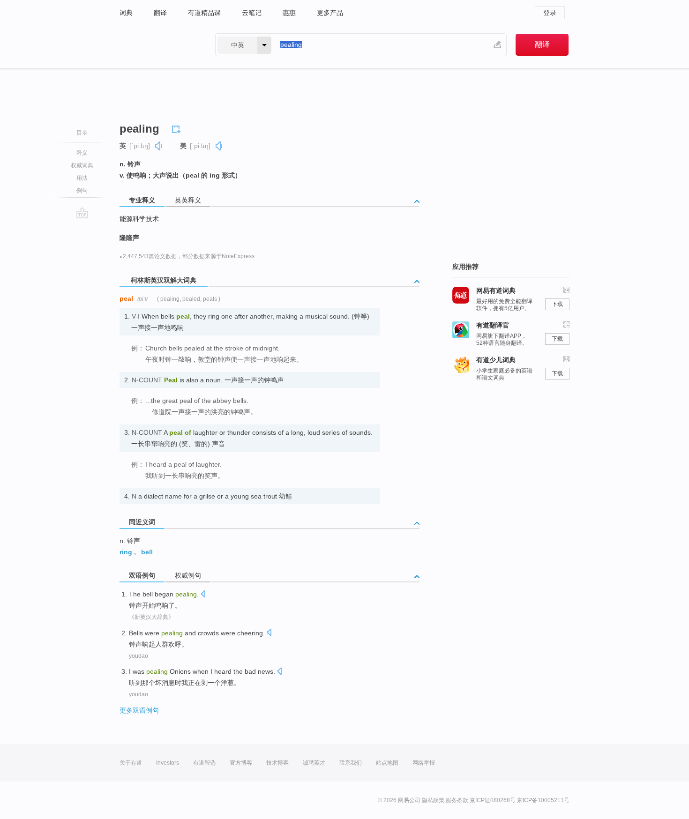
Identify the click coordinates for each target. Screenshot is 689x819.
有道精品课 (204, 12)
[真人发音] (159, 146)
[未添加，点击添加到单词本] (177, 128)
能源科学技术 (139, 219)
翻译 (160, 12)
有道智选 (204, 762)
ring (126, 552)
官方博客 (241, 762)
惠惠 (289, 12)
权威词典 (82, 165)
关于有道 (131, 762)
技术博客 (277, 762)
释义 (82, 152)
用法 (82, 178)
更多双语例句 (139, 710)
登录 (549, 12)
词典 (126, 12)
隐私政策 (433, 800)
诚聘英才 (314, 762)
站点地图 (387, 762)
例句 (82, 190)
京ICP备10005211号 (543, 800)
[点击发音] (203, 595)
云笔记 (252, 12)
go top (82, 212)
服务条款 (457, 800)
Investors (167, 762)
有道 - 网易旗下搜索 (158, 44)
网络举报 (423, 762)
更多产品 (330, 12)
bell (147, 552)
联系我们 (350, 762)
